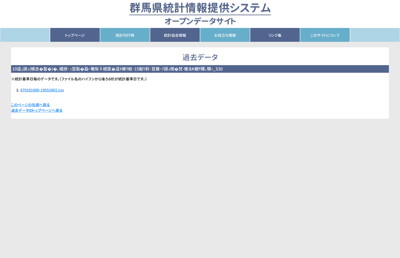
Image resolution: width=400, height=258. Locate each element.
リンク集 (275, 35)
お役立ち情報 (225, 35)
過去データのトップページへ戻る (36, 110)
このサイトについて (325, 35)
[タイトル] (200, 13)
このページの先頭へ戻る (30, 104)
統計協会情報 (175, 35)
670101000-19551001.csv (42, 90)
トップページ (75, 35)
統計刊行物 (125, 35)
